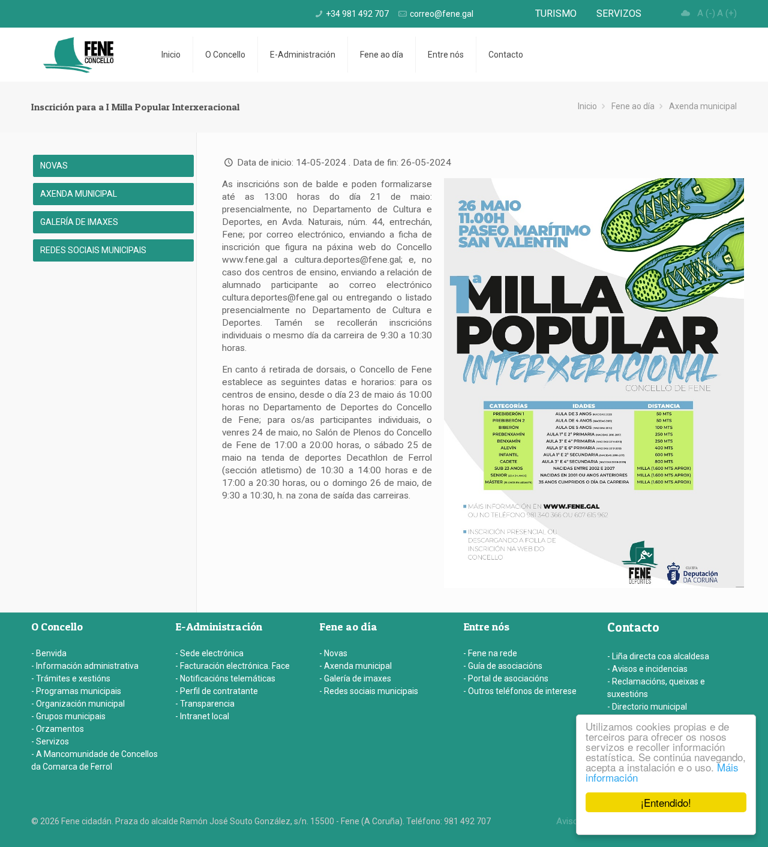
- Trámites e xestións (70, 678)
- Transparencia (205, 703)
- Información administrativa (85, 666)
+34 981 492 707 (357, 14)
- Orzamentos (57, 729)
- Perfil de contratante (216, 691)
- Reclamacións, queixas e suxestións (656, 688)
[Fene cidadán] (78, 55)
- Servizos (50, 741)
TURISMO (556, 13)
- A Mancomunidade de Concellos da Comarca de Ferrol (94, 760)
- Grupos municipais (68, 716)
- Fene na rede (490, 653)
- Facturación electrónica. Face (232, 666)
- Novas (333, 653)
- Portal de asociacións (505, 678)
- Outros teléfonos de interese (520, 691)
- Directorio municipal (647, 706)
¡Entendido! (666, 802)
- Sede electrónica (209, 653)
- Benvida (49, 653)
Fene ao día (633, 106)
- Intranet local (202, 716)
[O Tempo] (686, 13)
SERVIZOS (618, 13)
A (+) (727, 13)
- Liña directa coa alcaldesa (658, 656)
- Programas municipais (76, 691)
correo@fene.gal (441, 14)
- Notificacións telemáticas (225, 678)
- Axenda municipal (355, 666)
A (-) (706, 13)
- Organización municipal (78, 703)
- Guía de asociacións (502, 666)
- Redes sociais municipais (368, 691)
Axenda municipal (703, 106)
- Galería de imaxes (355, 678)
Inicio (587, 106)
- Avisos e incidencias (647, 669)
